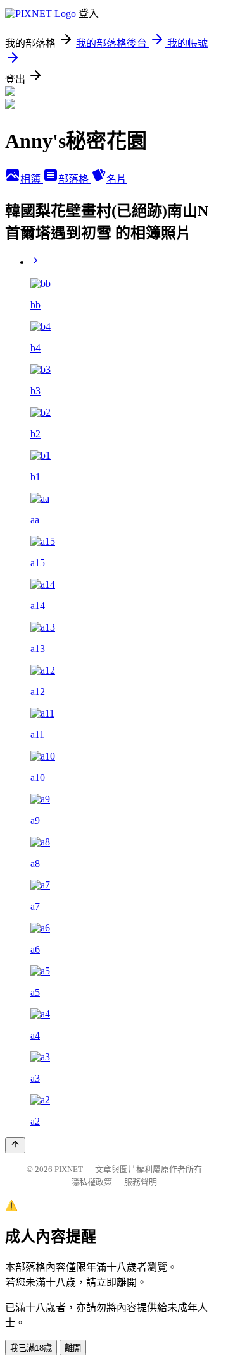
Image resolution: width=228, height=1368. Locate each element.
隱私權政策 (91, 1182)
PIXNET (68, 1169)
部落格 (74, 179)
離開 (73, 1348)
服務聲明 (140, 1182)
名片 (116, 179)
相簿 (31, 179)
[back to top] (15, 1145)
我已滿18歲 (31, 1348)
